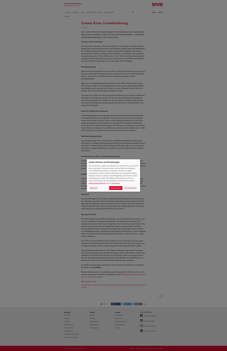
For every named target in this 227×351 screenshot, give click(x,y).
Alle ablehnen (116, 188)
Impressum (116, 183)
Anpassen (93, 188)
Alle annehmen (130, 188)
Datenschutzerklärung (97, 183)
